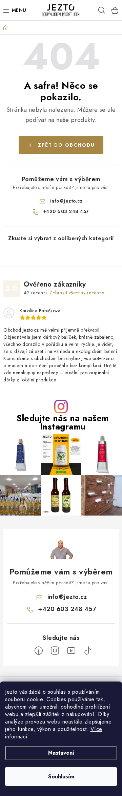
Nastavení (61, 753)
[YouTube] (71, 651)
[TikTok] (87, 651)
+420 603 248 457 (66, 211)
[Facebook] (39, 651)
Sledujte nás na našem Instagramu (63, 422)
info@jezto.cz (66, 200)
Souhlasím (61, 776)
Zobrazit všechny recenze (76, 292)
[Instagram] (55, 651)
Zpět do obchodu (66, 145)
